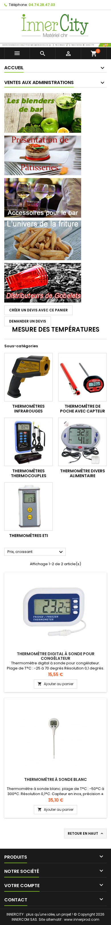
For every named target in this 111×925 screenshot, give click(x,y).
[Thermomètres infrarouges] (28, 377)
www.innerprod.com (81, 919)
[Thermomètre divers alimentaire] (82, 442)
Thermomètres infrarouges (28, 408)
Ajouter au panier (55, 683)
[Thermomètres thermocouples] (28, 442)
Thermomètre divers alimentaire (82, 473)
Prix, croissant (35, 552)
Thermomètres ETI (28, 535)
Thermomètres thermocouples (28, 473)
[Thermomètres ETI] (28, 506)
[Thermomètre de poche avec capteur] (82, 377)
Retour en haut (86, 833)
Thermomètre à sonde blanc (55, 779)
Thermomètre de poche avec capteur (82, 408)
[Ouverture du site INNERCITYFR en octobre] (55, 44)
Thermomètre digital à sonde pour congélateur (55, 656)
